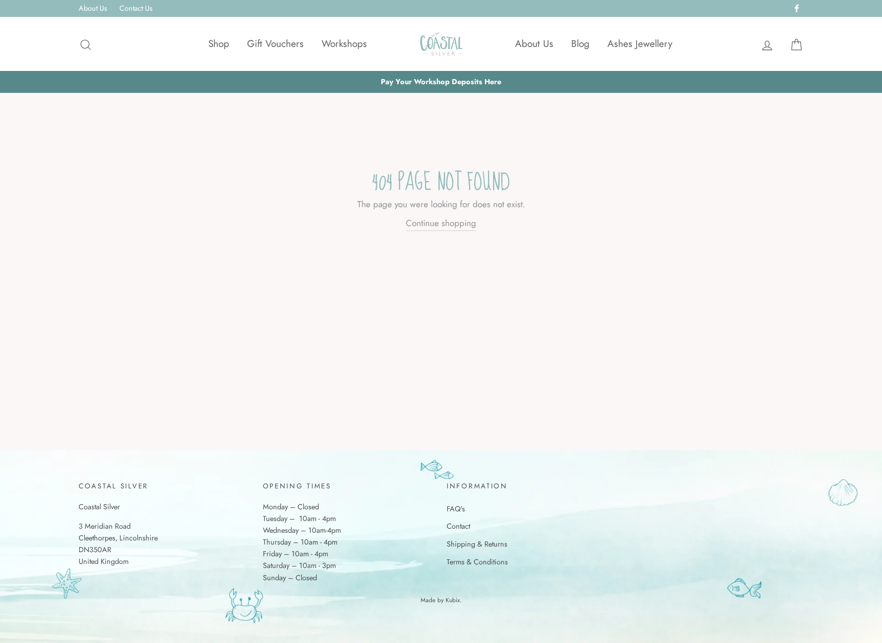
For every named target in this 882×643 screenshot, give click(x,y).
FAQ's (456, 509)
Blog (580, 44)
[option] (441, 82)
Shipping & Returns (477, 544)
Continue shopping (441, 223)
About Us (93, 8)
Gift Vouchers (275, 44)
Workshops (344, 44)
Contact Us (136, 8)
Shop (218, 44)
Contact (458, 526)
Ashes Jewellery (639, 44)
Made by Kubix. (441, 600)
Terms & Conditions (477, 562)
